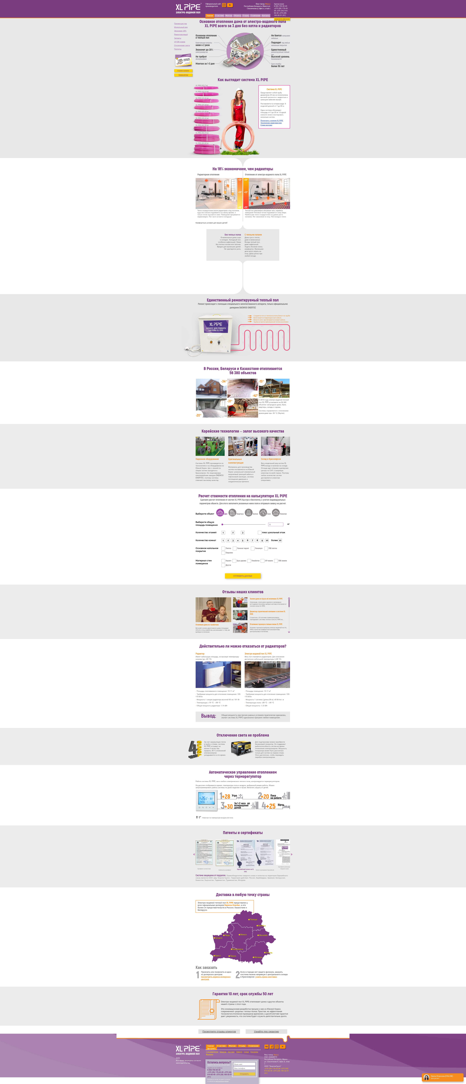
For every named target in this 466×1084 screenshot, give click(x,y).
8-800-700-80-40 (280, 6)
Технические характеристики (271, 123)
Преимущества (180, 24)
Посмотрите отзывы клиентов (219, 1031)
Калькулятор (183, 75)
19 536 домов (179, 42)
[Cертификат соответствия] (204, 852)
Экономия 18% (180, 31)
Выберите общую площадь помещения (207, 523)
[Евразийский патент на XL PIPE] (245, 853)
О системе (221, 1046)
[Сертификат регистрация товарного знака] (284, 852)
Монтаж (232, 1046)
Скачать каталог (183, 71)
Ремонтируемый (181, 34)
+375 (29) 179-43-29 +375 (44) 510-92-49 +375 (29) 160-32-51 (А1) (281, 11)
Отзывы (242, 1046)
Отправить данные (242, 576)
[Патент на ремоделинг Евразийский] (265, 852)
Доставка (231, 1052)
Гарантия (223, 1052)
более (274, 540)
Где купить (211, 1048)
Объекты (237, 16)
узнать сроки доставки (266, 977)
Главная (210, 1046)
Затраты (177, 38)
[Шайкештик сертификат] (225, 852)
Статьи (246, 1052)
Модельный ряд (181, 27)
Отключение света (182, 45)
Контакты (266, 16)
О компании (253, 1046)
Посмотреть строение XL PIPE (272, 121)
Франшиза (209, 1054)
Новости (239, 1052)
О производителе (212, 1052)
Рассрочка (254, 1052)
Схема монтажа (266, 125)
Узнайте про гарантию (266, 1031)
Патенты (177, 49)
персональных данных (222, 1081)
